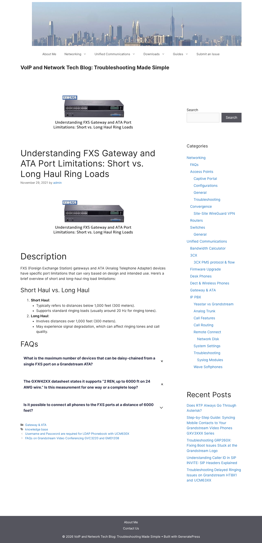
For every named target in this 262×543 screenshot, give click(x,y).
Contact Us (131, 528)
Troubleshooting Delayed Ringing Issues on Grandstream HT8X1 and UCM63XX (214, 475)
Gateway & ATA (35, 425)
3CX (193, 255)
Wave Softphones (208, 367)
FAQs (194, 165)
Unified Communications (112, 54)
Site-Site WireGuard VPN (214, 213)
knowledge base (36, 429)
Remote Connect (207, 332)
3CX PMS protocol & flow (214, 262)
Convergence (201, 206)
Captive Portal (205, 179)
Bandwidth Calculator (208, 248)
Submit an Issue (208, 54)
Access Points (201, 172)
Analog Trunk (204, 311)
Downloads (151, 54)
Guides (178, 54)
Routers (196, 220)
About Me (49, 54)
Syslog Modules (210, 360)
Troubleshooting (207, 199)
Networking (72, 54)
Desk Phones (201, 276)
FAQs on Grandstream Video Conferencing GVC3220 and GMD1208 (72, 438)
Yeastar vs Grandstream (214, 304)
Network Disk (208, 339)
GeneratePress (189, 536)
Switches (197, 227)
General (200, 193)
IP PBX (195, 297)
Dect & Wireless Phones (209, 283)
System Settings (207, 346)
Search (192, 110)
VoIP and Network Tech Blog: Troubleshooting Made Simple (94, 67)
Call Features (204, 318)
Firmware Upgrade (205, 269)
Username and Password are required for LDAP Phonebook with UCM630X (77, 433)
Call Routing (203, 325)
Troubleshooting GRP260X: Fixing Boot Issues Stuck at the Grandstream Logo (212, 445)
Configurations (206, 186)
